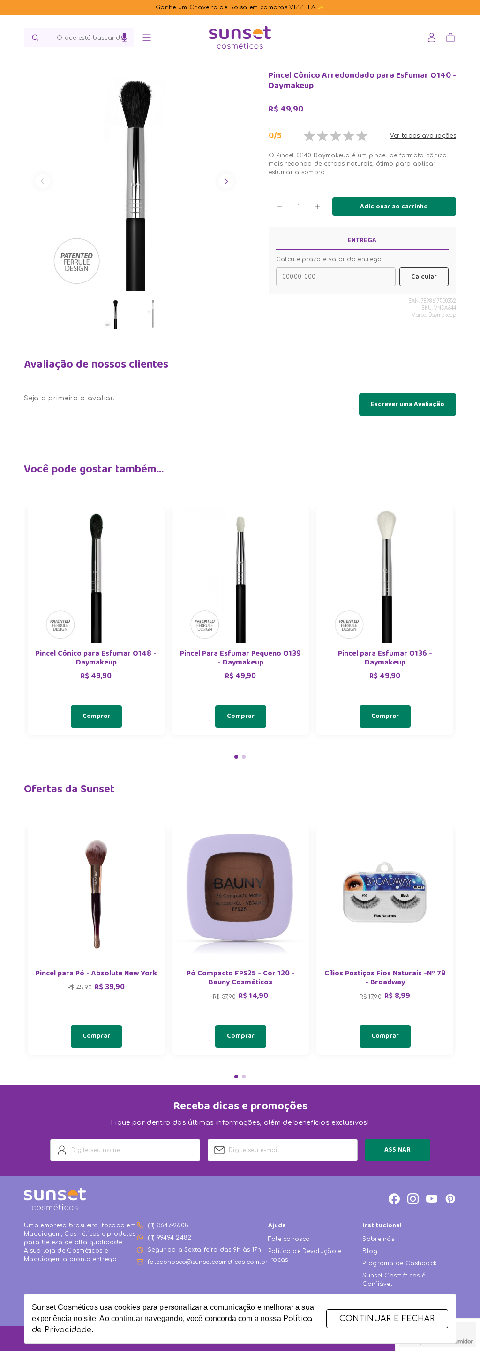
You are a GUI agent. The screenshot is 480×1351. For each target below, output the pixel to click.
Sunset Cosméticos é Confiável (393, 1279)
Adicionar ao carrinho (394, 207)
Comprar (96, 716)
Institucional (382, 1226)
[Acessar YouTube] (431, 1198)
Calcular (424, 277)
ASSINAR (397, 1150)
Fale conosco (289, 1239)
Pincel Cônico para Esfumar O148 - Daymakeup (96, 659)
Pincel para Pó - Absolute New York (96, 974)
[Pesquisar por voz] (124, 37)
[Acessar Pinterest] (450, 1198)
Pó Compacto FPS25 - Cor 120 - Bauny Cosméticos (241, 979)
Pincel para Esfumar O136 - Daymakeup (385, 659)
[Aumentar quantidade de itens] (317, 206)
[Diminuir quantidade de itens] (280, 206)
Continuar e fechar (387, 1318)
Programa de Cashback (399, 1263)
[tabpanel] (96, 621)
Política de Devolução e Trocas (305, 1255)
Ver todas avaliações (423, 136)
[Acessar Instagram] (413, 1198)
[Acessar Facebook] (394, 1198)
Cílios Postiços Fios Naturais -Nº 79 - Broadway (385, 979)
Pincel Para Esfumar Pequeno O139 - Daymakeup (240, 659)
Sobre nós (378, 1239)
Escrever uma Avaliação (407, 404)
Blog (369, 1251)
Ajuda (277, 1226)
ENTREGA (362, 240)
